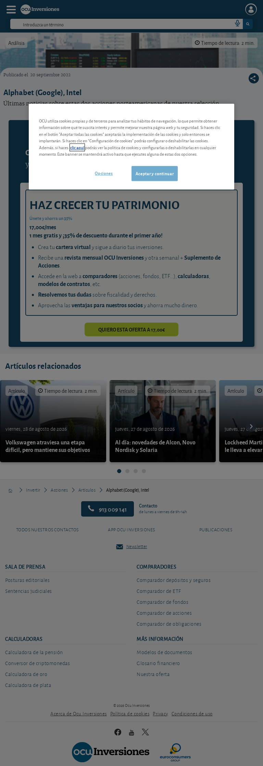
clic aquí (77, 147)
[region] (131, 147)
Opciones (104, 173)
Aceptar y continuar (155, 173)
